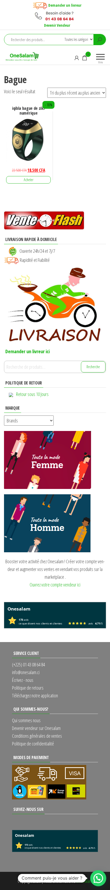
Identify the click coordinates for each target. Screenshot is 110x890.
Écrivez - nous (22, 680)
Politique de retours (28, 688)
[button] (98, 878)
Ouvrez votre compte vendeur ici (55, 584)
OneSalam (84, 881)
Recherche (93, 366)
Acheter (28, 179)
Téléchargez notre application (35, 695)
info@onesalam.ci (26, 672)
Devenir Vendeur (57, 25)
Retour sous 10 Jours (32, 394)
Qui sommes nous (26, 720)
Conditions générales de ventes (37, 736)
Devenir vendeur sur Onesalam (36, 728)
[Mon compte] (76, 58)
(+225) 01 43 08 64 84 (28, 664)
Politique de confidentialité (33, 743)
